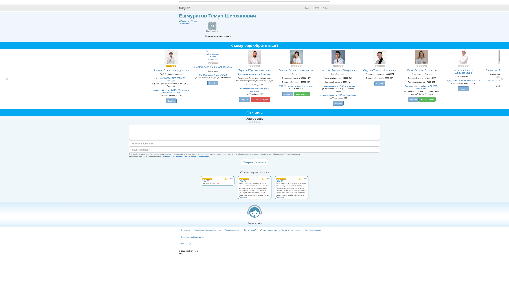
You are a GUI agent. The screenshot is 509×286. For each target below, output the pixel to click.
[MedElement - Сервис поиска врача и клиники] (184, 8)
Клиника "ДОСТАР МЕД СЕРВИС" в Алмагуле (171, 79)
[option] (254, 79)
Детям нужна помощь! (291, 230)
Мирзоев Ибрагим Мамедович (254, 70)
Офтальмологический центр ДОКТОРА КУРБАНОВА (421, 87)
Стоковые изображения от (192, 237)
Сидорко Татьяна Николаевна (379, 70)
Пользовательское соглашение (207, 230)
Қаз (182, 243)
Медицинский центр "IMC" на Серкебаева (338, 95)
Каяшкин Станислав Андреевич (171, 70)
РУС (317, 8)
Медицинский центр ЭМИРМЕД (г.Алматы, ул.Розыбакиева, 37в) (171, 91)
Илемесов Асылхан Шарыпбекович (463, 71)
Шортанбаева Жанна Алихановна (213, 66)
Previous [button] (6, 79)
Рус (189, 243)
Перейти (171, 100)
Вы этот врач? (249, 230)
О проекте (185, 230)
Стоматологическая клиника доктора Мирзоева (255, 90)
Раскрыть (243, 197)
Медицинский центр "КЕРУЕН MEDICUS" (463, 80)
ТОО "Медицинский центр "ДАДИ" (212, 74)
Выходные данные (313, 230)
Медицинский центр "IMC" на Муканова (338, 85)
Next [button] (502, 79)
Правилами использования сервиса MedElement (187, 156)
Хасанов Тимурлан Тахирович (338, 70)
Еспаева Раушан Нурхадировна (296, 70)
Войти (325, 8)
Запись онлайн (302, 94)
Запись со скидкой (260, 99)
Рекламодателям (232, 230)
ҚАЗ (307, 8)
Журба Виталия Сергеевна (422, 70)
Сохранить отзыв (254, 162)
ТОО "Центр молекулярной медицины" (296, 86)
